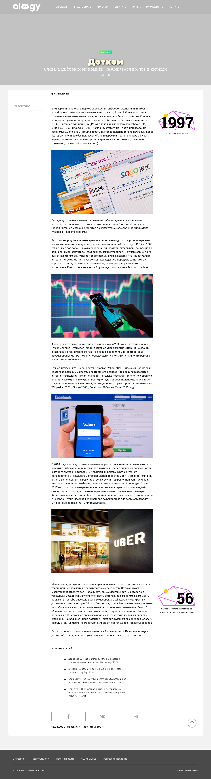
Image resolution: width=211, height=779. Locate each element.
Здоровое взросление (115, 758)
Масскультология (40, 758)
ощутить (120, 7)
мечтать (174, 7)
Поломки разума (65, 758)
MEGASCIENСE (89, 758)
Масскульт (62, 7)
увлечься (103, 7)
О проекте (18, 758)
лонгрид (105, 52)
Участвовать (82, 7)
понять (136, 7)
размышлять (154, 7)
